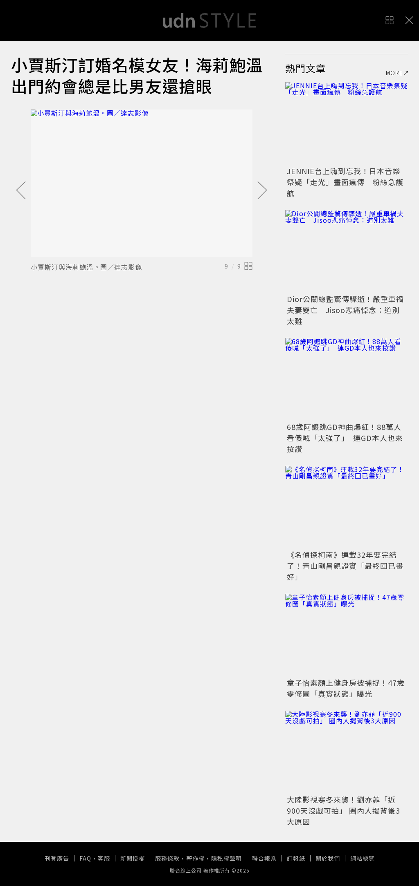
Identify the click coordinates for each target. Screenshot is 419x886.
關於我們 (327, 858)
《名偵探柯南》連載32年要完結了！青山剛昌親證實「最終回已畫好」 (345, 565)
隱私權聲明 (226, 858)
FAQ (85, 858)
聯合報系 (264, 858)
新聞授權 (132, 858)
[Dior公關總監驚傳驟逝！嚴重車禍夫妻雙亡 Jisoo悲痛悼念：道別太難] (346, 251)
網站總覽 (362, 858)
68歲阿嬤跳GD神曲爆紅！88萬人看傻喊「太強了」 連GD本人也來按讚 (345, 437)
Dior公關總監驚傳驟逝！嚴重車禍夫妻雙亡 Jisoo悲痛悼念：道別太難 (345, 309)
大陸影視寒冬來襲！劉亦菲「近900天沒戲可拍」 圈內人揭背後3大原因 (343, 810)
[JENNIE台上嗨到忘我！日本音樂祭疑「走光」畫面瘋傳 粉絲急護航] (346, 123)
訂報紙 (296, 858)
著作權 (195, 858)
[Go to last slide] (21, 191)
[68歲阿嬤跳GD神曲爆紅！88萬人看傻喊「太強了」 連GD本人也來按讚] (346, 379)
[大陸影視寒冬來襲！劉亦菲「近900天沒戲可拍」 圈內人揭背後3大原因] (346, 751)
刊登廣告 (57, 858)
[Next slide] (262, 191)
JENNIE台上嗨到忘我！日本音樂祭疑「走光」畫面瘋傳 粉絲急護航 (345, 182)
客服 (104, 858)
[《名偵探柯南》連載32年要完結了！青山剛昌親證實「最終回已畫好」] (346, 507)
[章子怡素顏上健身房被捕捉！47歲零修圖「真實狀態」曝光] (346, 635)
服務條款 (167, 858)
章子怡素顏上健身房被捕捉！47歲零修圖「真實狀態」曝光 (346, 688)
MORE (394, 73)
